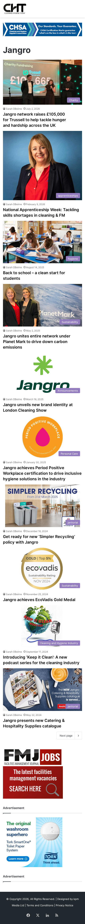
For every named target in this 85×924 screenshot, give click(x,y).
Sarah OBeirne (14, 108)
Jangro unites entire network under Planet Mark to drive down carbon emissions (36, 342)
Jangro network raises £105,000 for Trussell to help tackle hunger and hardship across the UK (34, 120)
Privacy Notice (64, 905)
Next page (66, 735)
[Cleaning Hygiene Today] (14, 9)
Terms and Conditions (39, 905)
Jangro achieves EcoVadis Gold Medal (39, 599)
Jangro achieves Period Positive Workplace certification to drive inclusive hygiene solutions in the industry (42, 473)
